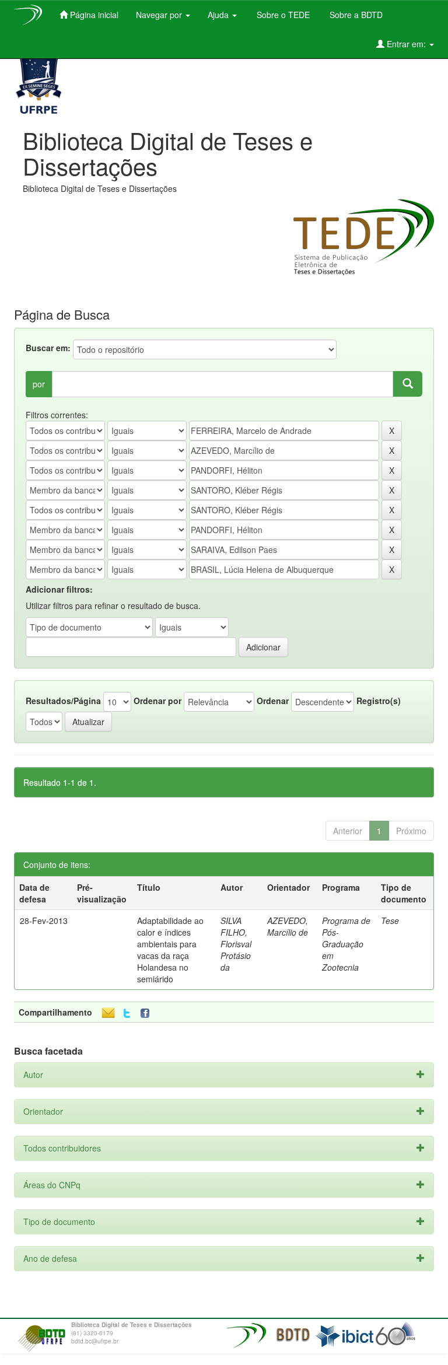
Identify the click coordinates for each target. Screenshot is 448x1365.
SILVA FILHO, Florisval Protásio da (235, 944)
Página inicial (93, 14)
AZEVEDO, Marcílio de (287, 926)
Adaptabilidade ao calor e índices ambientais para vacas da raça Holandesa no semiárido (170, 950)
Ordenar (273, 700)
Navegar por (160, 14)
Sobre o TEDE (282, 14)
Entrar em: (406, 44)
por (39, 384)
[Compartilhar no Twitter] (127, 1013)
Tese (390, 920)
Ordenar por (157, 700)
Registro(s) (378, 700)
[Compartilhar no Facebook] (147, 1013)
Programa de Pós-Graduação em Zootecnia (346, 944)
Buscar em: (48, 348)
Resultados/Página (63, 700)
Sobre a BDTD (355, 14)
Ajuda (219, 14)
